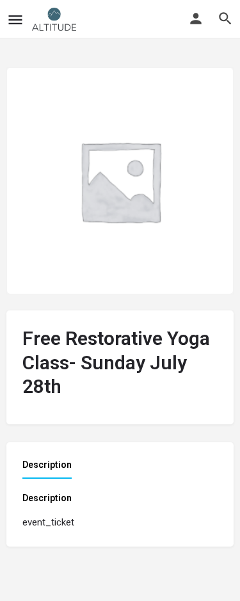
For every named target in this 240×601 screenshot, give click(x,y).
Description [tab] (47, 465)
